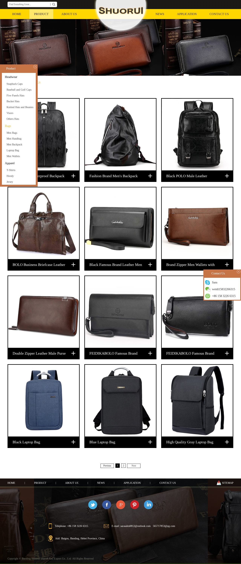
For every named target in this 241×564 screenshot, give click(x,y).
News (160, 14)
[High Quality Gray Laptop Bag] (197, 401)
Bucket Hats (13, 101)
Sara (214, 282)
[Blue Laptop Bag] (120, 401)
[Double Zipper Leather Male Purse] (43, 312)
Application (187, 14)
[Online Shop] (120, 47)
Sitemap (227, 483)
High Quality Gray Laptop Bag (189, 442)
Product (41, 14)
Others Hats (13, 119)
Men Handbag (14, 138)
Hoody (10, 176)
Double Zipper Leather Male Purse (39, 353)
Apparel (9, 163)
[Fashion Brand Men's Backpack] (120, 134)
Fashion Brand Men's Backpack (113, 176)
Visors (10, 113)
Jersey (10, 181)
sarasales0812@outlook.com (135, 526)
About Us (69, 14)
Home (11, 483)
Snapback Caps (15, 83)
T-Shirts (11, 170)
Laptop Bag (13, 150)
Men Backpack (14, 144)
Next (134, 465)
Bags (8, 125)
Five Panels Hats (15, 95)
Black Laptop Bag (26, 442)
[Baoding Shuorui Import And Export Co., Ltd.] (120, 16)
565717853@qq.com (164, 526)
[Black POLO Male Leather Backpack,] (197, 134)
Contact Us (219, 14)
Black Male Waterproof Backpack (38, 176)
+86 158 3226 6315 (224, 296)
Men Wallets (13, 156)
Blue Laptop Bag (102, 442)
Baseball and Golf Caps (19, 89)
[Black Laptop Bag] (43, 401)
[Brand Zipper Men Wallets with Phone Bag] (197, 223)
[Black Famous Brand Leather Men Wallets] (120, 223)
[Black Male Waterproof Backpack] (43, 134)
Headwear (11, 77)
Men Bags (12, 132)
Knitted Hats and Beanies (20, 107)
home (16, 14)
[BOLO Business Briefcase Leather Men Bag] (43, 223)
